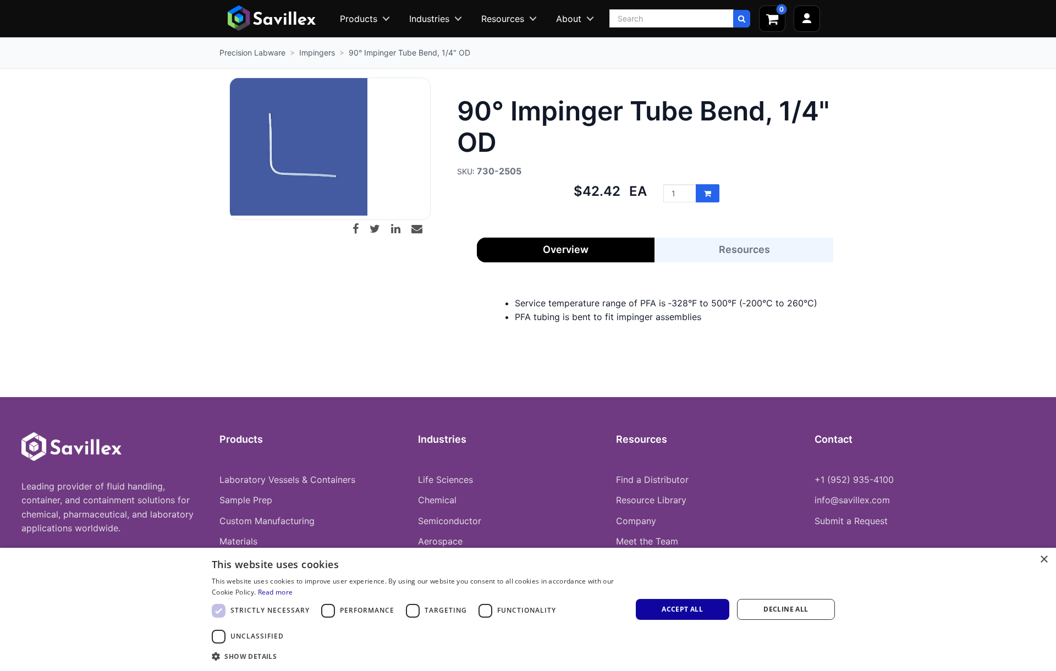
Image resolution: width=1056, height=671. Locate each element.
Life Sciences (445, 479)
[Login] (806, 18)
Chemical (437, 499)
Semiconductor (449, 520)
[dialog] (528, 609)
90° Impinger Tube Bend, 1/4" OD (409, 52)
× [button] (1044, 560)
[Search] (741, 19)
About (568, 18)
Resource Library (651, 499)
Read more (275, 592)
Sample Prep (245, 499)
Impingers (317, 52)
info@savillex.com (852, 499)
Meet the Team (647, 541)
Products (358, 18)
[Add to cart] (707, 193)
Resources (502, 18)
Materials (238, 541)
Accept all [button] (682, 609)
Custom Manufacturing (267, 520)
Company (636, 520)
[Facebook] (360, 228)
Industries (429, 18)
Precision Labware (252, 52)
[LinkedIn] (400, 228)
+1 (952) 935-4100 (854, 479)
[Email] (421, 228)
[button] (415, 656)
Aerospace (440, 541)
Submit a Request (851, 520)
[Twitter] (379, 228)
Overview (565, 249)
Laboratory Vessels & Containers (287, 479)
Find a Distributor (652, 479)
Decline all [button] (785, 609)
